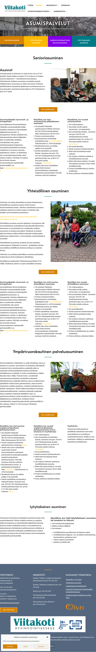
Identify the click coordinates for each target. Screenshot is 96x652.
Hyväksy (10, 646)
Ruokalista (65, 5)
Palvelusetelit (51, 5)
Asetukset (41, 646)
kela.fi (11, 491)
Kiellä (26, 646)
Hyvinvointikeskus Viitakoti (38, 11)
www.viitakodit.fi (55, 141)
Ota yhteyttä (8, 610)
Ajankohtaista (59, 11)
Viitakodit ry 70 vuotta (74, 579)
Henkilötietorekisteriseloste (9, 603)
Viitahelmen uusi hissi (73, 583)
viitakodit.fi (10, 469)
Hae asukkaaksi (48, 109)
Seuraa (51, 646)
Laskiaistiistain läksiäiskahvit (76, 586)
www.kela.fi (46, 163)
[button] (47, 637)
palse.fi (24, 445)
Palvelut (39, 5)
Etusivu (30, 5)
